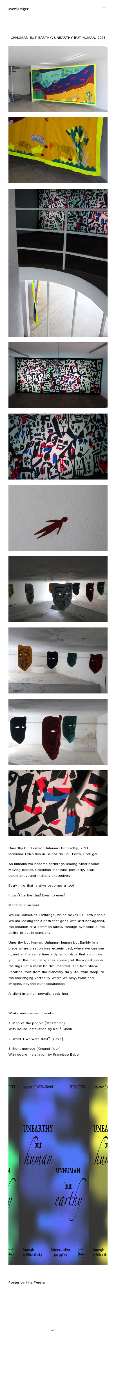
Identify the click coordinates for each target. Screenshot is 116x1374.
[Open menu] (104, 9)
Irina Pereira (35, 1283)
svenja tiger (18, 9)
